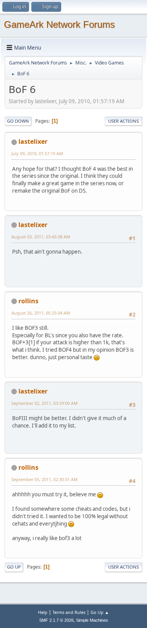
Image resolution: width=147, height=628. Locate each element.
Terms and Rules (69, 612)
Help (42, 612)
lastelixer (32, 141)
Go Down (18, 121)
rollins (28, 301)
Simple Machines (92, 620)
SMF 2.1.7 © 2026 (56, 620)
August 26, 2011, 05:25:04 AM (40, 313)
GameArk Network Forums (59, 24)
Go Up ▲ (100, 612)
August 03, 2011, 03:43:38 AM (40, 237)
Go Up (14, 567)
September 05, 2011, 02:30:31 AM (44, 479)
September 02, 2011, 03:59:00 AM (44, 403)
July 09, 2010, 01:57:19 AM (37, 153)
